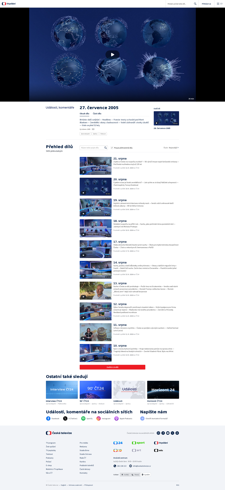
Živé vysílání (51, 446)
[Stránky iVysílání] (161, 443)
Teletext (49, 454)
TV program (51, 443)
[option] (125, 474)
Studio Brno (84, 450)
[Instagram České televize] (158, 433)
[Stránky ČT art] (136, 451)
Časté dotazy (85, 469)
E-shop (49, 465)
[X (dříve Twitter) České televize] (172, 433)
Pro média (84, 443)
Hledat (195, 3)
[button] (112, 55)
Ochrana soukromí (75, 485)
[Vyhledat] (105, 148)
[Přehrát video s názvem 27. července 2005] (112, 54)
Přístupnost (88, 485)
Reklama (83, 446)
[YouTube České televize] (168, 433)
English (63, 485)
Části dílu (97, 113)
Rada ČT (83, 458)
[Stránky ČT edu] (158, 451)
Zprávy (95, 134)
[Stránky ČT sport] (138, 443)
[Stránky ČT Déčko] (117, 451)
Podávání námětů (87, 465)
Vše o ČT (49, 473)
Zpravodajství (85, 134)
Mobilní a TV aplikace (54, 469)
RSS (177, 485)
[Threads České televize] (177, 433)
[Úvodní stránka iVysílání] (11, 3)
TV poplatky (51, 450)
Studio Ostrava (86, 454)
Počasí (48, 461)
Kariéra (83, 461)
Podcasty (49, 458)
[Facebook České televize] (163, 433)
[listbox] (135, 475)
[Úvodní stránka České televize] (59, 433)
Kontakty (83, 473)
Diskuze (103, 134)
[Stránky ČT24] (117, 443)
